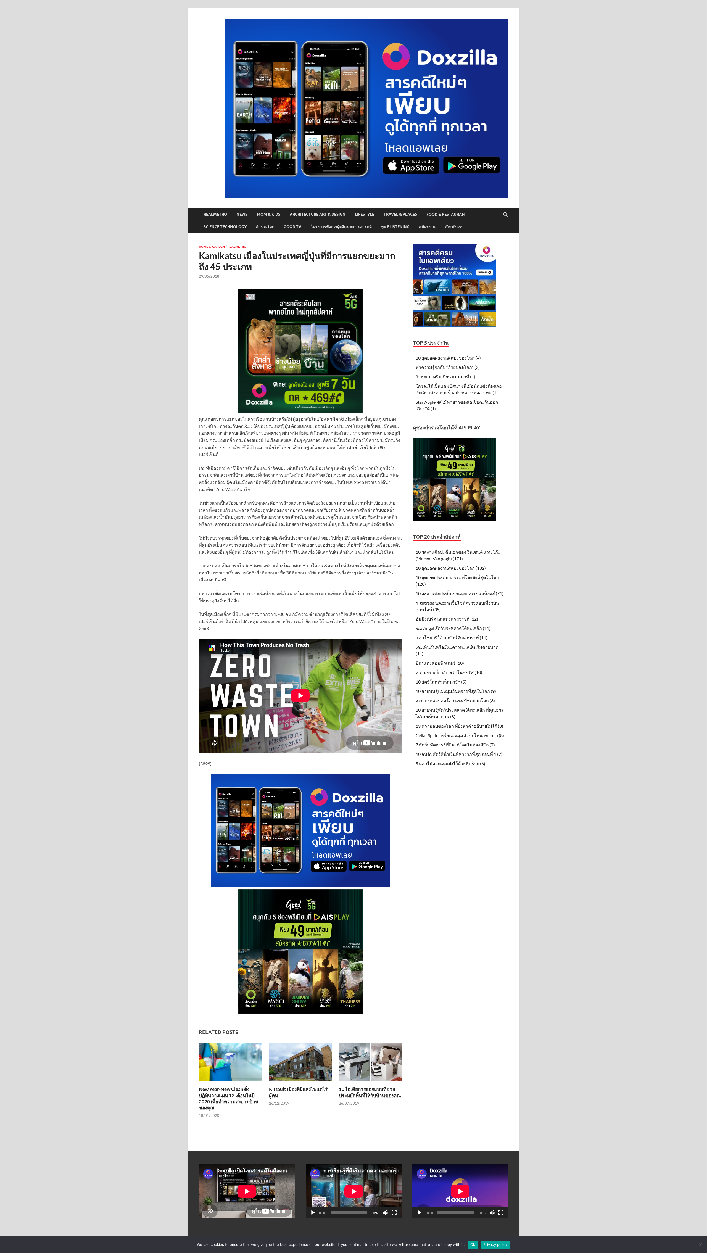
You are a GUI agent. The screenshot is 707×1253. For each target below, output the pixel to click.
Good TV (292, 227)
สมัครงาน (427, 227)
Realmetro (215, 214)
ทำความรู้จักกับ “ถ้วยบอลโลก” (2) (448, 367)
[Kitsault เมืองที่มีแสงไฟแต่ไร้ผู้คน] (300, 1064)
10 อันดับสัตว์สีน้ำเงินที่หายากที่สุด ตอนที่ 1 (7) (459, 754)
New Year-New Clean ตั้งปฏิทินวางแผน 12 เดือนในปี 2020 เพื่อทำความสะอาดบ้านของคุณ (228, 1098)
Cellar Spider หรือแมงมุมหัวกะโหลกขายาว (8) (460, 735)
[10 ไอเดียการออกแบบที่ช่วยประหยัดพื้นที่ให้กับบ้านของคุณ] (370, 1064)
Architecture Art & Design (317, 214)
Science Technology (225, 227)
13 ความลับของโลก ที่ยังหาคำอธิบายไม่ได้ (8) (459, 726)
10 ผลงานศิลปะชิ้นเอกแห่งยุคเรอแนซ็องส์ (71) (459, 593)
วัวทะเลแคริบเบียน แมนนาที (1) (445, 376)
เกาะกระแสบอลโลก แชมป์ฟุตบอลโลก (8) (455, 700)
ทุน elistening (395, 227)
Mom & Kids (268, 214)
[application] (354, 1191)
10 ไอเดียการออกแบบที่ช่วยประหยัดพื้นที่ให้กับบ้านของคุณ (370, 1092)
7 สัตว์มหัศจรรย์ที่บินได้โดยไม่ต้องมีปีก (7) (455, 744)
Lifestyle (364, 214)
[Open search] (505, 214)
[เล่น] (313, 1212)
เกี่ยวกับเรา (454, 227)
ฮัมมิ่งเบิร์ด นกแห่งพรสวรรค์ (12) (447, 618)
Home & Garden (212, 247)
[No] (700, 1244)
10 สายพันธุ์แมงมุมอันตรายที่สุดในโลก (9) (456, 691)
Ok (472, 1244)
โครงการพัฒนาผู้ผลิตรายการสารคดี (341, 227)
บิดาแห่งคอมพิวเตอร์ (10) (440, 663)
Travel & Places (400, 214)
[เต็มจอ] (394, 1212)
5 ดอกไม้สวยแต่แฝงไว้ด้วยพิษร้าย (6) (450, 763)
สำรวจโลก (265, 227)
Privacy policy (495, 1244)
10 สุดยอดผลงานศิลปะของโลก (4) (448, 357)
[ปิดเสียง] (385, 1212)
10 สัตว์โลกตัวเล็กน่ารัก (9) (441, 681)
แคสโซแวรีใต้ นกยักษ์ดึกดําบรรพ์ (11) (451, 637)
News (241, 214)
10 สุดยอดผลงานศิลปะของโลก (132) (451, 568)
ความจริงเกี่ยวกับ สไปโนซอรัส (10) (449, 672)
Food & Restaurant (446, 214)
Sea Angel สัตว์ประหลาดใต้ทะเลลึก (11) (453, 628)
